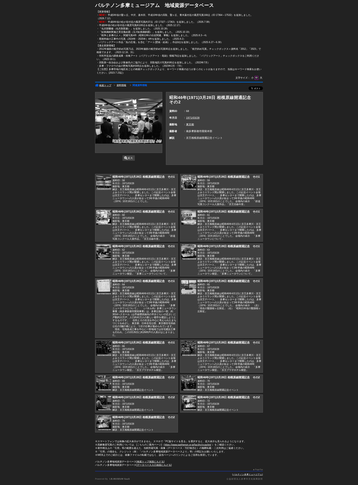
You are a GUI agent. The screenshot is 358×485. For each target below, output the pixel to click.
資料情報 (121, 85)
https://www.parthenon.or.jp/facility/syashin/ (187, 444)
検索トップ (105, 85)
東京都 (190, 124)
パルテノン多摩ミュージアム (247, 474)
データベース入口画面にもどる (154, 465)
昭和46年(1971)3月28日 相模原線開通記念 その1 (143, 176)
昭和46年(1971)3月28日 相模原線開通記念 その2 (143, 377)
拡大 (130, 158)
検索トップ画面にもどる (150, 461)
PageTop (259, 469)
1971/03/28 (193, 117)
